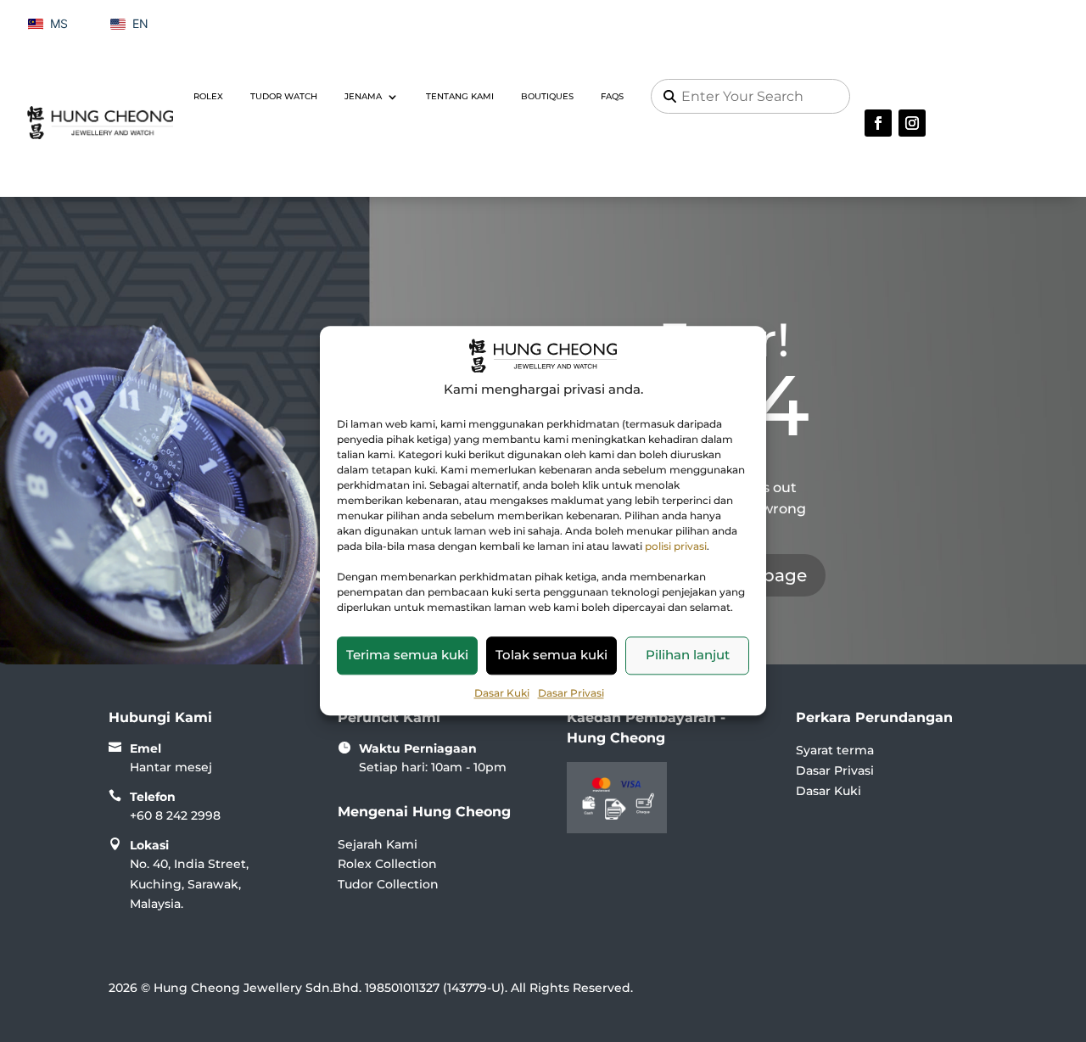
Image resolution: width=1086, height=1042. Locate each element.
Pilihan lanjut (688, 655)
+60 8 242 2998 (175, 815)
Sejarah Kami (377, 844)
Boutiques (547, 96)
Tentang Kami (460, 96)
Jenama (363, 96)
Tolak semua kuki (551, 655)
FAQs (612, 96)
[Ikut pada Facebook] (878, 123)
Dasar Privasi (571, 692)
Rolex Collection (387, 863)
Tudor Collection (388, 884)
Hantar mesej (171, 767)
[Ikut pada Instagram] (912, 123)
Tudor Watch (283, 96)
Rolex (208, 96)
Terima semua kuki (407, 655)
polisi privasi (676, 546)
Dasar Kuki (501, 692)
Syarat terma (835, 750)
